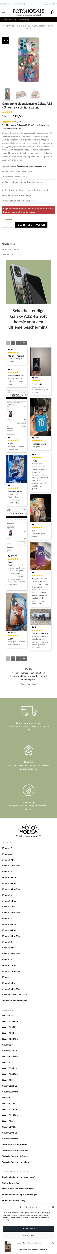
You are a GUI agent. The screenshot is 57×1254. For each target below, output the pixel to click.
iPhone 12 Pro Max (11, 971)
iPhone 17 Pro (9, 860)
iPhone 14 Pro (9, 930)
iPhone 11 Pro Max (11, 989)
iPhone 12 (7, 960)
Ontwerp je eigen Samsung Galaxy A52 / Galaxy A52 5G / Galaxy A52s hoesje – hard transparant (33, 1249)
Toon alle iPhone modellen (14, 1001)
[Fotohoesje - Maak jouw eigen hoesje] (29, 12)
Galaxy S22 (7, 1080)
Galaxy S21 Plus (9, 1109)
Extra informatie (10, 249)
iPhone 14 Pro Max (11, 936)
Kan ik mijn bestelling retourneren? (18, 1177)
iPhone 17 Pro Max (11, 866)
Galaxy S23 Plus (9, 1068)
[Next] (50, 59)
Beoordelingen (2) (11, 255)
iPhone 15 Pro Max (11, 913)
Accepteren (28, 1229)
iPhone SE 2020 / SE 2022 (14, 995)
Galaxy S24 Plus (9, 1051)
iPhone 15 (7, 895)
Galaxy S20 (7, 1121)
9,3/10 (17, 122)
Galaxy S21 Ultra (10, 1115)
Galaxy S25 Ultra (10, 1039)
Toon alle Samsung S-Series (15, 1145)
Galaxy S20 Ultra (10, 1139)
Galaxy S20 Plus (9, 1133)
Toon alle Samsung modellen (15, 1162)
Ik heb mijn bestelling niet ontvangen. (20, 1195)
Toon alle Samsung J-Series (15, 1156)
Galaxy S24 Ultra (10, 1057)
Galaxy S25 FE (9, 1027)
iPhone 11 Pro (9, 983)
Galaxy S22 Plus (9, 1086)
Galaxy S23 (7, 1062)
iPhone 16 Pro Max (11, 889)
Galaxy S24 (7, 1045)
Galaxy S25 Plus (9, 1033)
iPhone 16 (7, 872)
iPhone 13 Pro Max (11, 954)
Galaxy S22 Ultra (10, 1092)
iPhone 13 (7, 942)
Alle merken (9, 26)
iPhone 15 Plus (9, 901)
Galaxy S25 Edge (10, 1021)
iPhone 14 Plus (9, 924)
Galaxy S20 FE (9, 1127)
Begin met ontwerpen (31, 225)
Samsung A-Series (36, 26)
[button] (53, 1207)
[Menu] (3, 12)
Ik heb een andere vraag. (13, 1201)
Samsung (21, 26)
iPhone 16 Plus (9, 877)
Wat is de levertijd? (11, 1183)
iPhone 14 (7, 919)
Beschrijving (8, 244)
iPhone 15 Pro (9, 907)
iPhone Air (7, 854)
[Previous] (6, 59)
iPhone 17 (7, 848)
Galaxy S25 (7, 1015)
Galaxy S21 (7, 1098)
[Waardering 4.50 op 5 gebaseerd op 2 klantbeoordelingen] (28, 112)
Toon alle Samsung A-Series (15, 1150)
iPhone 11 (7, 977)
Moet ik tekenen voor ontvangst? (18, 1189)
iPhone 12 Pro (9, 965)
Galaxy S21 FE (9, 1103)
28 (24, 343)
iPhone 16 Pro (9, 883)
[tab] (28, 244)
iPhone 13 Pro (9, 948)
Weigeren (28, 1236)
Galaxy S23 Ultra (10, 1074)
